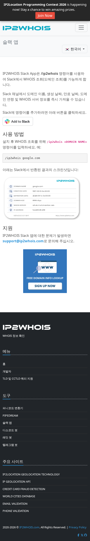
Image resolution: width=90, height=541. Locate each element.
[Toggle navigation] (81, 27)
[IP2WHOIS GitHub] (85, 535)
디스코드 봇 (10, 430)
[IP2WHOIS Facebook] (78, 535)
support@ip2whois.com (23, 241)
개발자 (7, 371)
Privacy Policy (78, 527)
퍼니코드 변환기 (13, 408)
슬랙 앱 (7, 423)
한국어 (76, 49)
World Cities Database (19, 496)
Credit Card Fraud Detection (24, 489)
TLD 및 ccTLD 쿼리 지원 (18, 378)
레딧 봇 (7, 437)
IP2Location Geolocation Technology (31, 474)
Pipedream (10, 415)
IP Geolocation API (16, 481)
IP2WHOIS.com (29, 527)
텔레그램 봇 (10, 445)
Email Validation (15, 504)
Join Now (45, 15)
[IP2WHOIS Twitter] (82, 535)
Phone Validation (16, 511)
